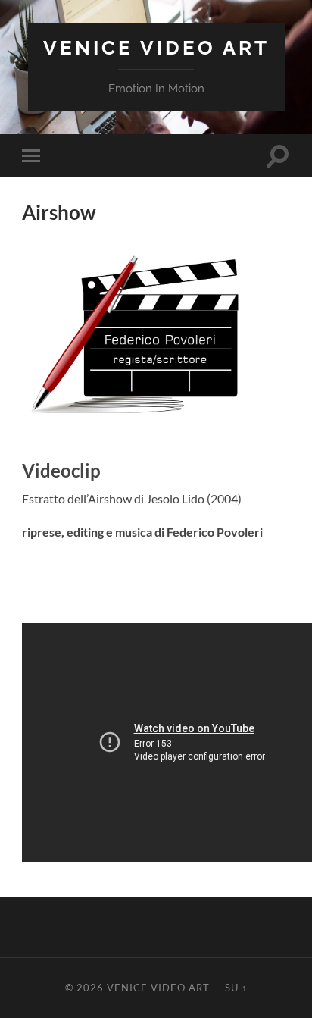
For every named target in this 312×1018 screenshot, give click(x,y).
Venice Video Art (156, 47)
